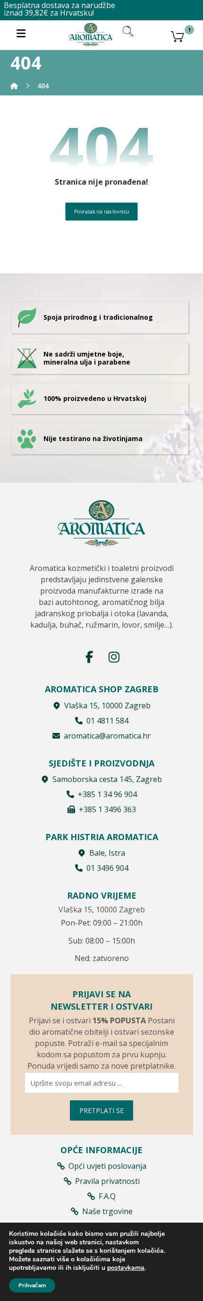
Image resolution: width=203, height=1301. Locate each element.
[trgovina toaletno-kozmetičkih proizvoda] (90, 34)
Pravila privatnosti (107, 1181)
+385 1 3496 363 (107, 809)
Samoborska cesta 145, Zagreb (107, 779)
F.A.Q (107, 1196)
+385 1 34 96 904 (107, 794)
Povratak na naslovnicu (101, 210)
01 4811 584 (107, 720)
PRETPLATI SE (101, 1110)
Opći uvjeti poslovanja (107, 1166)
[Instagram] (114, 657)
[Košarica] (177, 35)
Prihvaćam (32, 1285)
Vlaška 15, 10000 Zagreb (107, 705)
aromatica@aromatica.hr (107, 736)
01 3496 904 (107, 868)
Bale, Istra (107, 853)
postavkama (125, 1268)
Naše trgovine (107, 1211)
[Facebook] (89, 657)
